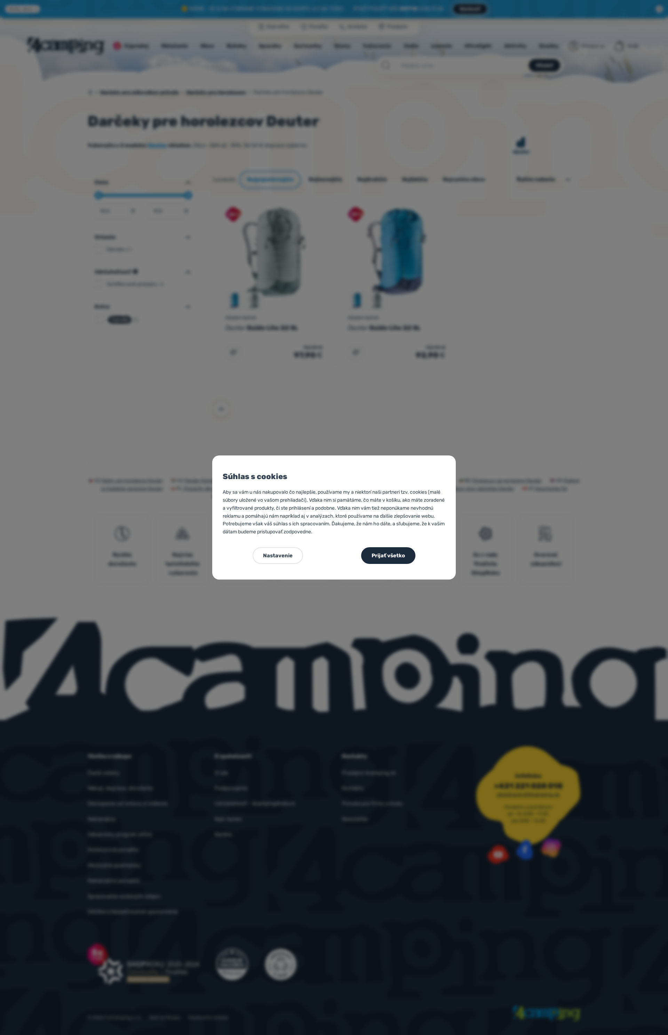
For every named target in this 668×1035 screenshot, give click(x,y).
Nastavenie (278, 555)
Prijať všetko (388, 555)
